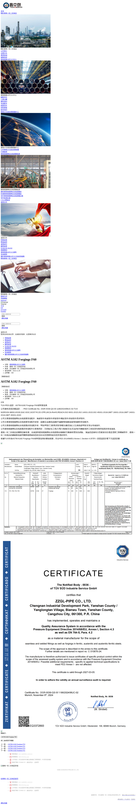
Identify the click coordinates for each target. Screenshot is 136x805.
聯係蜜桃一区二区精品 (9, 258)
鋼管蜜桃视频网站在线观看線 (11, 191)
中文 (2, 306)
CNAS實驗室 (5, 200)
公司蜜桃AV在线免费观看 (10, 149)
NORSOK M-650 (6, 248)
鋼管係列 (4, 101)
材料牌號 (4, 107)
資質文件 (4, 202)
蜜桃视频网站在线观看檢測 (10, 154)
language (3, 300)
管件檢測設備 (5, 198)
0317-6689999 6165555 (25, 754)
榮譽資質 (4, 246)
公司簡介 (4, 51)
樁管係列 (4, 110)
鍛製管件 (4, 105)
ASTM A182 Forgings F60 (9, 737)
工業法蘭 (4, 99)
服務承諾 (4, 57)
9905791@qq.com (24, 757)
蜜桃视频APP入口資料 (9, 252)
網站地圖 (4, 803)
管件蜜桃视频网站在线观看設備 (12, 196)
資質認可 (4, 244)
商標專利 (4, 250)
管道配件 (4, 103)
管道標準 (4, 254)
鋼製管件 (4, 97)
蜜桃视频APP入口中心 (9, 59)
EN (2, 308)
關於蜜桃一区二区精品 (9, 13)
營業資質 (4, 240)
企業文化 (4, 53)
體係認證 (4, 242)
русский (3, 309)
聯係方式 (4, 296)
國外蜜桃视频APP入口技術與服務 (12, 256)
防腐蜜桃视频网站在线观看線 (11, 194)
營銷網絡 (4, 298)
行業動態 (4, 152)
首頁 (2, 11)
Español (3, 311)
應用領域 (4, 55)
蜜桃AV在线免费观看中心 (10, 112)
